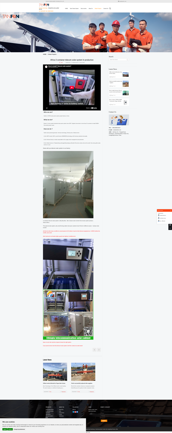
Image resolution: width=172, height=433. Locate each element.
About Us (91, 8)
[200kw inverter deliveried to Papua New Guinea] (55, 372)
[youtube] (75, 411)
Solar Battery (48, 414)
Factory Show (61, 412)
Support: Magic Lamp (86, 432)
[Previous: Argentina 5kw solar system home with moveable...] (94, 350)
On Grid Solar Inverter (50, 411)
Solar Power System (74, 8)
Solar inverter (84, 8)
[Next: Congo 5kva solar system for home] (99, 350)
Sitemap (74, 409)
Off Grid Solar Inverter (50, 409)
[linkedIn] (73, 411)
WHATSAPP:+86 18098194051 (47, 11)
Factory (60, 414)
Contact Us (105, 8)
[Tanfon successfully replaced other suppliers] (83, 372)
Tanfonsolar (160, 213)
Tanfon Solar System (92, 411)
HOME (66, 8)
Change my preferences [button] (19, 429)
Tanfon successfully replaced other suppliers (81, 383)
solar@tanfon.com (122, 1)
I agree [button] (4, 429)
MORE (47, 417)
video (60, 411)
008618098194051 (114, 127)
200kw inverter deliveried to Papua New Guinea (54, 383)
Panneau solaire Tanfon (92, 409)
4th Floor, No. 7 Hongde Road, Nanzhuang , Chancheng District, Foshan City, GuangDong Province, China (119, 133)
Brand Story (61, 409)
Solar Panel (48, 412)
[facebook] (77, 411)
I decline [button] (10, 429)
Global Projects (98, 8)
